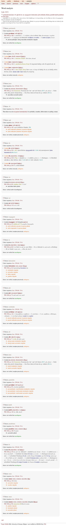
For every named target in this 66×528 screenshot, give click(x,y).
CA (2, 14)
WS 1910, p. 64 (8, 268)
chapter (27, 3)
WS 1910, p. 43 (8, 224)
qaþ (17, 15)
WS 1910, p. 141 (8, 314)
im (21, 15)
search (9, 3)
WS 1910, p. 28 (8, 150)
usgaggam (27, 15)
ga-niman (11, 33)
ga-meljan (11, 385)
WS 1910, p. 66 (8, 247)
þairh (56, 15)
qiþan (10, 125)
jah (39, 15)
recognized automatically (20, 111)
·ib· (15, 15)
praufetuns (61, 15)
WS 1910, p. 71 (8, 295)
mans (7, 16)
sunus (10, 479)
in (31, 15)
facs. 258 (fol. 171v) (17, 31)
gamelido (52, 15)
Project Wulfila (4, 524)
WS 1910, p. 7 (8, 339)
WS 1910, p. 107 (8, 127)
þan (10, 15)
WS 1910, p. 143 (8, 412)
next (21, 3)
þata (48, 15)
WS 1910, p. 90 (8, 504)
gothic (9, 1)
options (33, 3)
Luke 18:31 (5, 12)
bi (1, 16)
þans (13, 15)
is (9, 182)
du (19, 15)
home (3, 1)
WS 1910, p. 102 (8, 35)
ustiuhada (42, 15)
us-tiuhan (11, 312)
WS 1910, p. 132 (8, 481)
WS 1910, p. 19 (8, 452)
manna (11, 502)
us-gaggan (12, 222)
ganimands (6, 15)
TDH (45, 524)
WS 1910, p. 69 (8, 184)
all (46, 15)
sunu (4, 16)
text (23, 1)
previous (15, 3)
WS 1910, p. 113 (8, 205)
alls (10, 337)
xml (2, 520)
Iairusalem (34, 15)
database (16, 1)
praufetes (11, 429)
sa (9, 89)
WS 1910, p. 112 (8, 91)
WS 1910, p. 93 (8, 387)
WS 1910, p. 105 (8, 431)
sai (23, 15)
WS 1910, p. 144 (8, 58)
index (3, 3)
